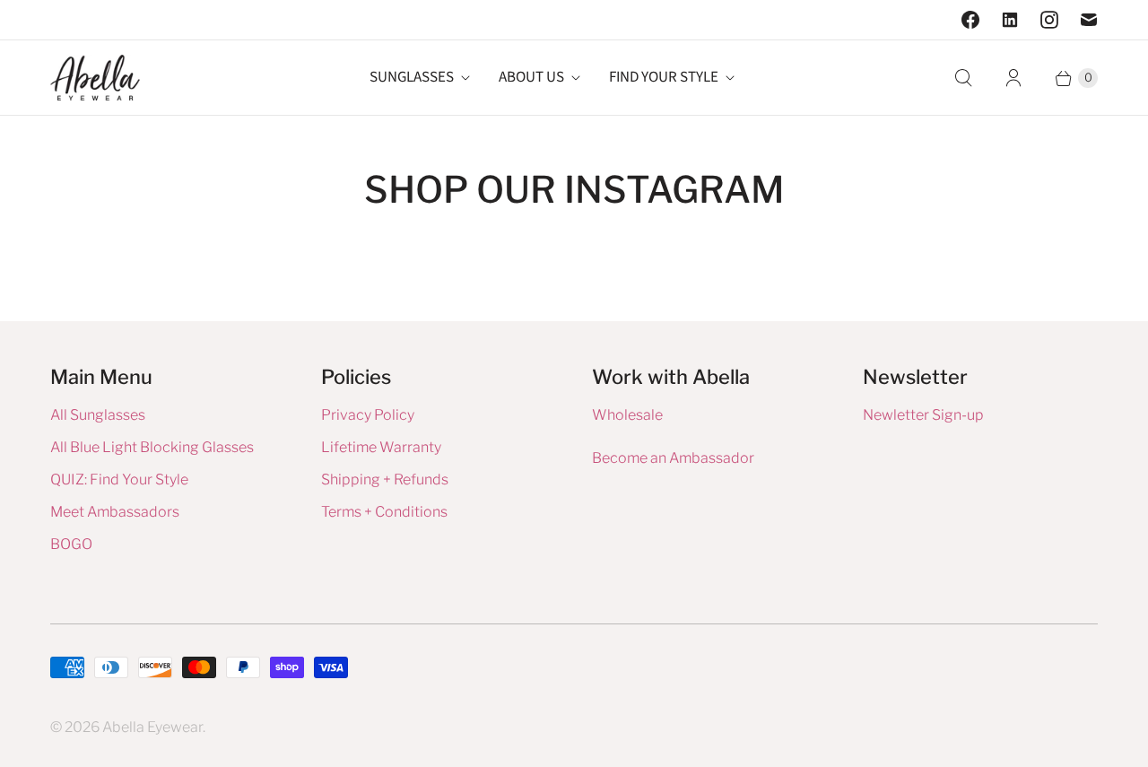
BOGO (71, 544)
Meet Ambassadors (114, 511)
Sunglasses (412, 77)
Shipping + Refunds (384, 479)
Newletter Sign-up (923, 414)
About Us (531, 77)
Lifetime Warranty (381, 447)
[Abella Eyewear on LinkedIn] (1010, 19)
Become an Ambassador (673, 457)
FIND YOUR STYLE (663, 77)
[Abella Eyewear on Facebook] (970, 19)
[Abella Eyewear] (95, 77)
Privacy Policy (367, 414)
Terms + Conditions (384, 511)
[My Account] (1013, 78)
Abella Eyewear (152, 727)
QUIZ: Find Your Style (119, 479)
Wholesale (627, 414)
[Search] (963, 78)
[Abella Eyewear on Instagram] (1049, 19)
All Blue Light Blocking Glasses (152, 447)
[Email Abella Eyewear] (1089, 19)
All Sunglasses (97, 414)
